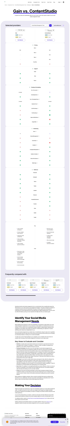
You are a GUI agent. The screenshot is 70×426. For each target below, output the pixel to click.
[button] (20, 35)
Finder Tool (48, 401)
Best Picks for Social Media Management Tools (37, 398)
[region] (35, 287)
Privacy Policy (62, 421)
